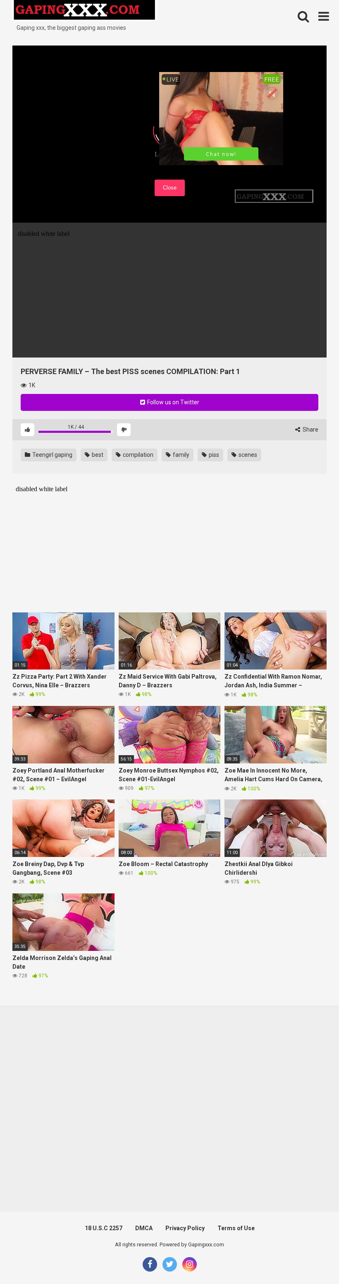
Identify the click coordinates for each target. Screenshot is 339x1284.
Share (309, 429)
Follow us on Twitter (172, 402)
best (97, 454)
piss (213, 454)
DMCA (144, 1228)
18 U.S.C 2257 (103, 1228)
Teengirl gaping (51, 454)
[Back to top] (311, 1258)
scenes (247, 454)
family (180, 454)
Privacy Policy (185, 1228)
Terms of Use (236, 1228)
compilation (137, 454)
